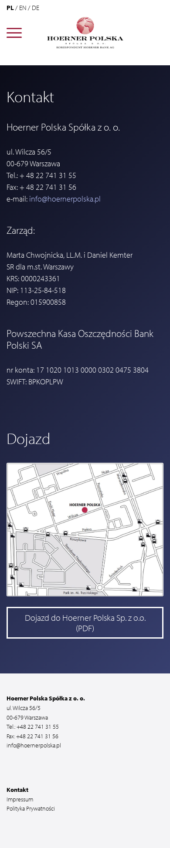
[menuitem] (14, 33)
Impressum (20, 799)
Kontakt (17, 789)
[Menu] (14, 33)
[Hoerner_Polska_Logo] (85, 32)
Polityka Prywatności (31, 808)
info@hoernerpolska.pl (65, 199)
